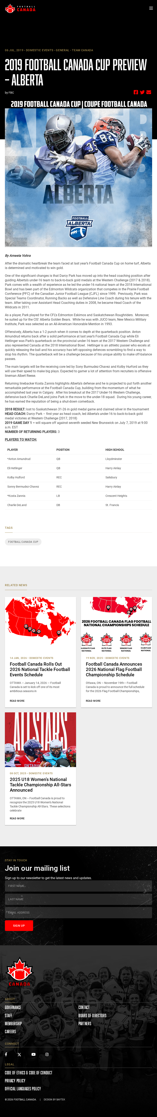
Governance (13, 1007)
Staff (8, 1015)
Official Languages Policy (23, 1088)
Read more (17, 700)
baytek (60, 1099)
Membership (13, 1023)
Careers (10, 1031)
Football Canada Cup (23, 541)
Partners (84, 1023)
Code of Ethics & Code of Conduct (28, 1072)
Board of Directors (92, 1015)
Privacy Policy (15, 1080)
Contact (84, 1007)
